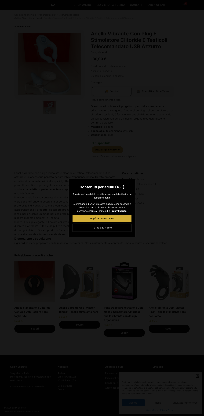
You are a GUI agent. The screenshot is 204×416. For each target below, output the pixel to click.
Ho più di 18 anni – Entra (102, 218)
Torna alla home (102, 227)
